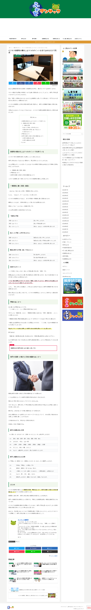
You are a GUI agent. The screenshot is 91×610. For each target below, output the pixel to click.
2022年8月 (65, 192)
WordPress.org (67, 276)
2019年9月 (65, 223)
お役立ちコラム (67, 239)
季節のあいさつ (26, 133)
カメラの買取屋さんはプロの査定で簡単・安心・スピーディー (72, 158)
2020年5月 (65, 204)
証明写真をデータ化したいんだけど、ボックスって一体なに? (72, 144)
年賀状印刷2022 (67, 247)
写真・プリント (67, 242)
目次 (31, 117)
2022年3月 (65, 198)
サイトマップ (63, 606)
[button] (82, 133)
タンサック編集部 (23, 519)
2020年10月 (65, 201)
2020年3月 (65, 209)
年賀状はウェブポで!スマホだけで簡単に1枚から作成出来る (72, 163)
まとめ (23, 142)
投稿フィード (66, 269)
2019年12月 (65, 215)
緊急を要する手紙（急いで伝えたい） (32, 129)
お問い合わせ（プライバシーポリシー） (75, 606)
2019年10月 (65, 220)
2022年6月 (65, 195)
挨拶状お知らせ (12, 541)
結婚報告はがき (67, 259)
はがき (18, 541)
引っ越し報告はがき (68, 250)
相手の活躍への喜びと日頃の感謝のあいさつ (32, 136)
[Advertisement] (45, 27)
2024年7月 (65, 190)
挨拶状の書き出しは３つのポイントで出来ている (33, 121)
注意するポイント (28, 131)
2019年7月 (65, 229)
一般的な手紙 (26, 125)
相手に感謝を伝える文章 (29, 140)
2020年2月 (65, 212)
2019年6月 (65, 232)
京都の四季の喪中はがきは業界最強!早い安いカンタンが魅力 (72, 149)
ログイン (65, 266)
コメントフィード (67, 273)
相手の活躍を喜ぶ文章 (28, 138)
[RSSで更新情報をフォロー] (20, 537)
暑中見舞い (66, 256)
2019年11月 (65, 218)
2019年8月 (65, 226)
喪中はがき (66, 245)
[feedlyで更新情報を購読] (18, 537)
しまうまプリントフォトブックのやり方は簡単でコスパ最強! (72, 154)
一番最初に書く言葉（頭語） (29, 123)
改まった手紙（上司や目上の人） (31, 127)
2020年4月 (65, 206)
